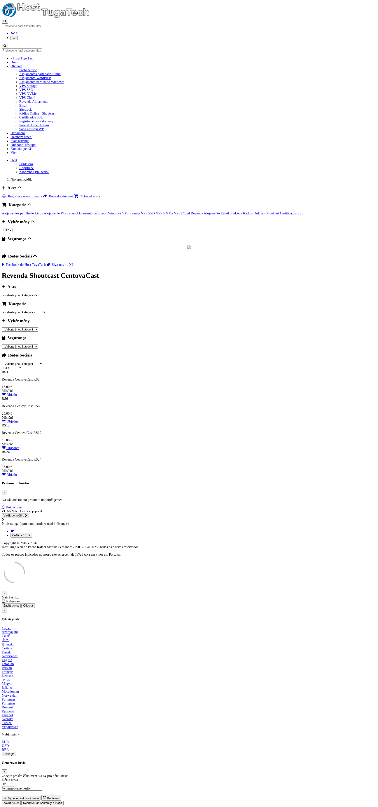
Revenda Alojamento (33, 101)
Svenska (7, 719)
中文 (5, 640)
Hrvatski (8, 644)
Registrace (26, 168)
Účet (13, 160)
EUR (5, 742)
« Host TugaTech (22, 58)
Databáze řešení (21, 137)
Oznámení (17, 133)
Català (6, 636)
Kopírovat (53, 798)
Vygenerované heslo (16, 788)
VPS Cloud (27, 97)
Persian (7, 668)
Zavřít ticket (11, 605)
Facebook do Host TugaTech (25, 264)
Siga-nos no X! (61, 264)
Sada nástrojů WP (31, 129)
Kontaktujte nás (21, 149)
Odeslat (28, 605)
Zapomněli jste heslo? (34, 172)
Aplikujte (9, 754)
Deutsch (7, 676)
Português (9, 699)
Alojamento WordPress (35, 78)
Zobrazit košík (89, 196)
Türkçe (7, 723)
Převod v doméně (60, 196)
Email (23, 105)
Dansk (6, 652)
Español (7, 715)
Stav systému (19, 141)
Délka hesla (10, 780)
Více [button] (13, 153)
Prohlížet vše (28, 70)
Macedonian (10, 691)
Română (7, 707)
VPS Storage (28, 86)
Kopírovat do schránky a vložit (42, 803)
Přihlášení (26, 164)
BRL (5, 749)
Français (7, 672)
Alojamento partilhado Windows (41, 82)
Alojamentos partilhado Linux (40, 74)
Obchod (16, 66)
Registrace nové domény (36, 121)
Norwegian (9, 695)
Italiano (7, 687)
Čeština (7, 648)
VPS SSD (26, 90)
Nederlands (10, 656)
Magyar (7, 683)
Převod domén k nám (34, 125)
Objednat (12, 395)
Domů (14, 62)
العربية (6, 628)
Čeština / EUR (21, 535)
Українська (10, 727)
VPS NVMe (28, 94)
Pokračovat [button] (14, 507)
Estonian (8, 664)
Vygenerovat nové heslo (23, 798)
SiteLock (25, 109)
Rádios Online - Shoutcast (37, 113)
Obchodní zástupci (23, 145)
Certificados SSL (31, 117)
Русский (8, 711)
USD (5, 746)
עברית (6, 680)
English (7, 660)
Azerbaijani (10, 632)
